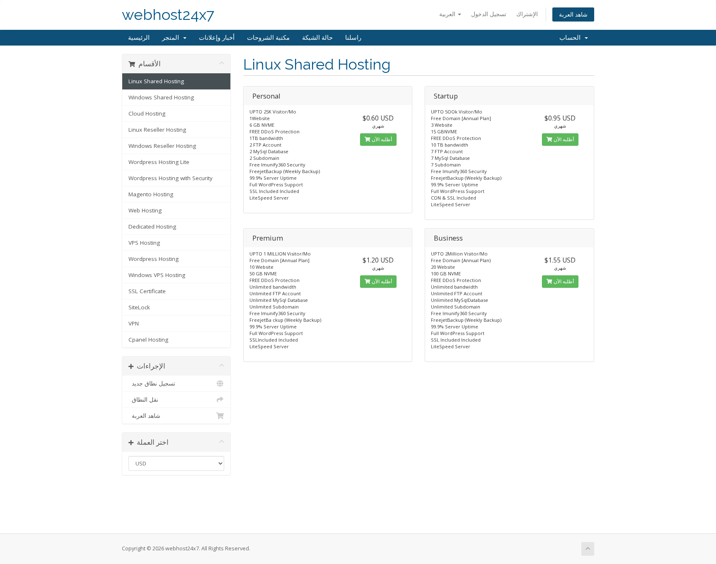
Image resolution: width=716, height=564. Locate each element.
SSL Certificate (147, 291)
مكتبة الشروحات (268, 37)
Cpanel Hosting (148, 339)
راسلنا (353, 37)
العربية (448, 14)
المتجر (172, 37)
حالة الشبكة (317, 37)
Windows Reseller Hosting (162, 145)
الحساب (571, 37)
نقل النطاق (143, 399)
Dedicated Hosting (152, 226)
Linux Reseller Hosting (157, 129)
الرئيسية (139, 37)
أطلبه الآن (381, 139)
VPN (133, 323)
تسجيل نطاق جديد (151, 383)
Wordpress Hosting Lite (158, 162)
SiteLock (139, 307)
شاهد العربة (573, 14)
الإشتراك (527, 14)
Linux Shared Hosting (156, 81)
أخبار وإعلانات (217, 37)
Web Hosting (145, 210)
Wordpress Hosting (153, 259)
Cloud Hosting (146, 113)
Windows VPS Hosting (156, 275)
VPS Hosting (144, 242)
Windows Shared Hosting (161, 97)
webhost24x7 (168, 15)
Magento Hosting (150, 194)
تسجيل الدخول (488, 14)
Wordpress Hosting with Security (170, 178)
